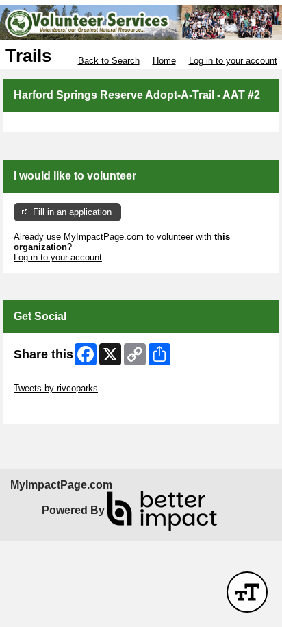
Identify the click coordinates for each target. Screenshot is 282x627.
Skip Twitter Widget (52, 378)
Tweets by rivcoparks (56, 388)
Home (164, 61)
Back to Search (109, 61)
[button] (247, 592)
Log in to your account (233, 61)
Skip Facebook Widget (58, 409)
